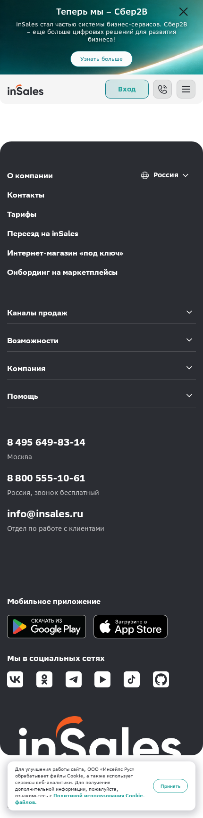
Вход (127, 89)
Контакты (25, 194)
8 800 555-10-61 (46, 478)
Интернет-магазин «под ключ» (65, 252)
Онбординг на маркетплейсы (62, 272)
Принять (170, 786)
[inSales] (25, 89)
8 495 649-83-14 (46, 442)
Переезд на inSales (42, 233)
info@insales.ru (45, 514)
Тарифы (21, 214)
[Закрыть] (183, 12)
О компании (30, 175)
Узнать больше (101, 58)
